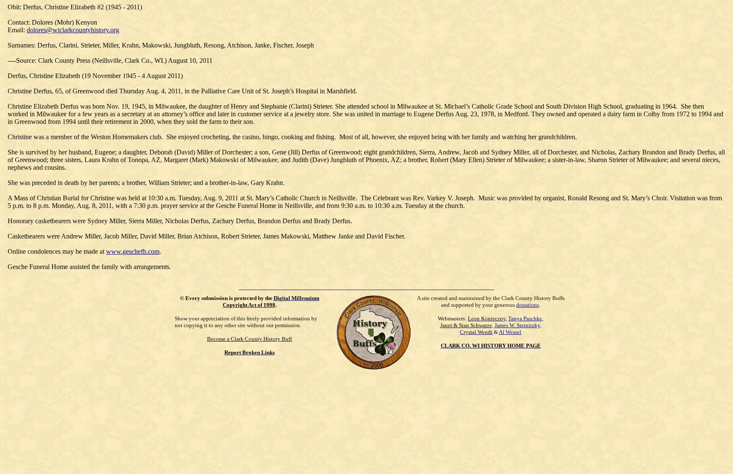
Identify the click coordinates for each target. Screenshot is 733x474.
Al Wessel (510, 332)
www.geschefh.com (132, 251)
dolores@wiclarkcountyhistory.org (73, 30)
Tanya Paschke (525, 318)
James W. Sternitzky (517, 325)
